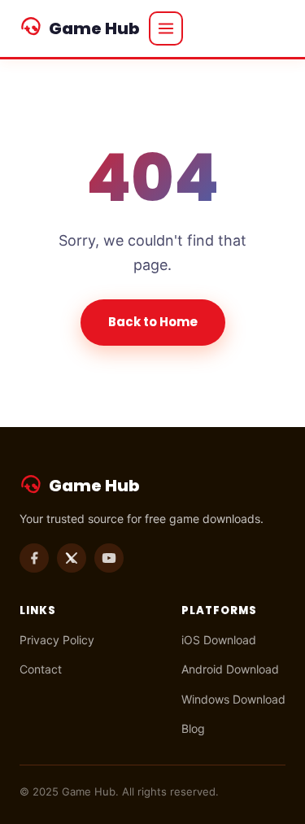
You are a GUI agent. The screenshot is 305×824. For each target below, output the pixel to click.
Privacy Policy (57, 640)
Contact (41, 669)
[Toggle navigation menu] (166, 28)
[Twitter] (71, 558)
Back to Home (153, 321)
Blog (193, 728)
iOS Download (218, 640)
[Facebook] (34, 558)
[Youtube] (109, 558)
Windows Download (233, 699)
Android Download (230, 669)
